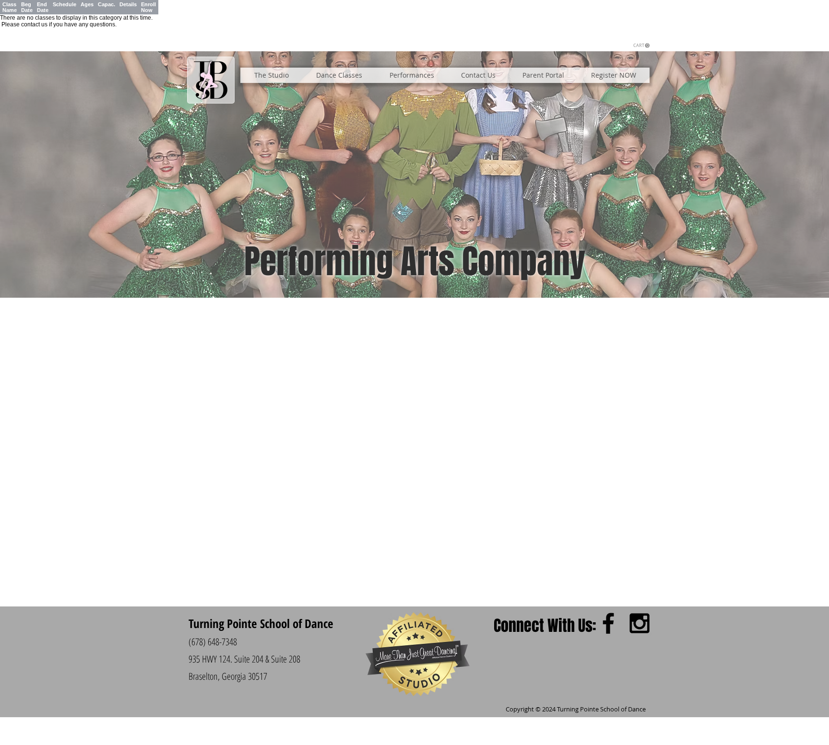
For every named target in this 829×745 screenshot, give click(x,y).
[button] (641, 45)
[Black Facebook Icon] (608, 623)
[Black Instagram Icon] (639, 623)
